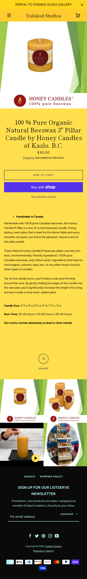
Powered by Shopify (43, 550)
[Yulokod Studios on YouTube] (57, 536)
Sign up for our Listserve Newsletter (43, 490)
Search (29, 476)
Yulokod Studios (43, 15)
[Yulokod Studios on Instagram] (50, 536)
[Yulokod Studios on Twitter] (37, 536)
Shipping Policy (51, 476)
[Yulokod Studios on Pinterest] (43, 536)
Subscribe (66, 514)
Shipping (28, 157)
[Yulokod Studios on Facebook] (30, 536)
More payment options (43, 196)
